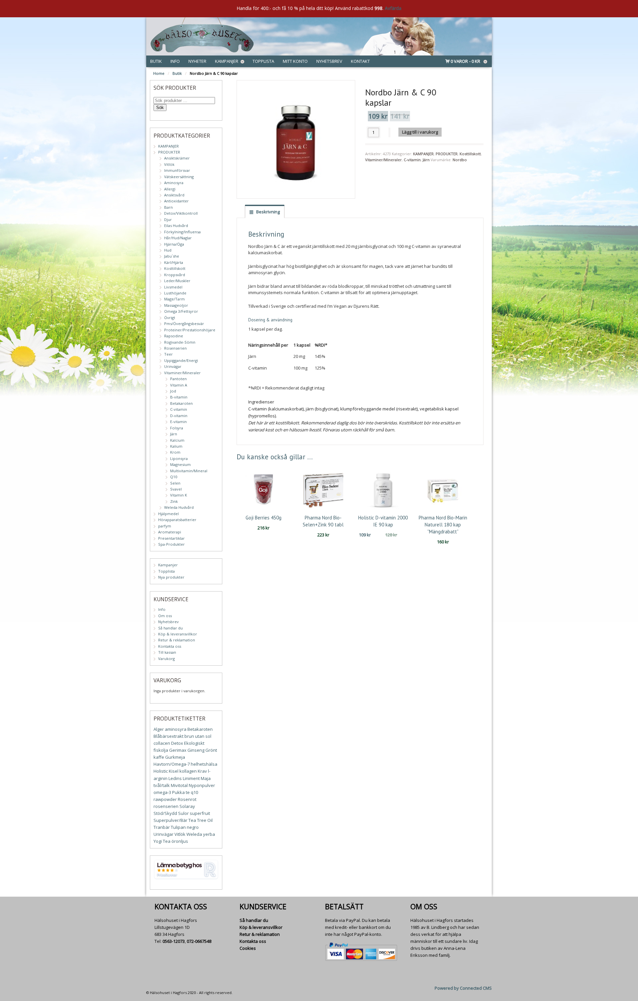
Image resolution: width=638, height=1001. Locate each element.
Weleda (194, 834)
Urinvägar (172, 366)
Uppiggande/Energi (181, 360)
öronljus (179, 841)
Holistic (161, 771)
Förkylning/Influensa (182, 231)
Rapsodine (173, 335)
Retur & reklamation (176, 639)
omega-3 (162, 792)
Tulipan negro (185, 827)
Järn (426, 159)
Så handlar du (170, 627)
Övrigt (169, 317)
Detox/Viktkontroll (181, 213)
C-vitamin (412, 159)
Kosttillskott (470, 153)
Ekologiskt (194, 743)
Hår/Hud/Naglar (178, 237)
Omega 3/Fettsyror (181, 311)
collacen (162, 743)
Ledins (175, 778)
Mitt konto (295, 61)
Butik (156, 61)
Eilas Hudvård (176, 225)
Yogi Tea (162, 841)
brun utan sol (197, 736)
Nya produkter (171, 577)
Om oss (165, 615)
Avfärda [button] (393, 8)
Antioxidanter (176, 200)
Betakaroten (181, 403)
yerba (209, 834)
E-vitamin (178, 421)
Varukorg (166, 658)
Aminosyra (173, 182)
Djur (168, 219)
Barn (168, 207)
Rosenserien (175, 348)
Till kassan (167, 652)
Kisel (173, 771)
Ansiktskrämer (177, 158)
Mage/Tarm (174, 298)
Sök (160, 107)
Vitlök (169, 164)
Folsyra (176, 427)
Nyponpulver (202, 785)
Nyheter (197, 61)
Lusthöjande (175, 292)
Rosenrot (187, 799)
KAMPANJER (423, 153)
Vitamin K (178, 495)
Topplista (263, 61)
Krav (202, 771)
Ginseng (195, 750)
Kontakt (360, 61)
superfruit (200, 813)
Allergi (169, 188)
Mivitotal (179, 785)
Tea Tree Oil (200, 820)
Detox (177, 743)
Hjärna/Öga (174, 244)
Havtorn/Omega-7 (172, 764)
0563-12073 (173, 941)
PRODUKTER (447, 153)
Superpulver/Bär (170, 820)
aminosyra (175, 729)
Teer (168, 354)
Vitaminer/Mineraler (383, 159)
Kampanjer (226, 61)
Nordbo (460, 159)
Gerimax (177, 750)
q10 (194, 792)
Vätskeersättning (179, 176)
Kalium (176, 446)
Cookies (248, 948)
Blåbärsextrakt (168, 736)
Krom (175, 452)
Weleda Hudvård (179, 507)
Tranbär (162, 827)
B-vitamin (178, 396)
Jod (173, 391)
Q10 (173, 476)
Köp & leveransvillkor (177, 633)
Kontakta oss (169, 646)
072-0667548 (199, 941)
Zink (174, 501)
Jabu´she (171, 256)
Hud (167, 250)
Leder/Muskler (177, 280)
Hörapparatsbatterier (177, 519)
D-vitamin (178, 415)
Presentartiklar (171, 538)
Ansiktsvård (174, 194)
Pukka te (181, 792)
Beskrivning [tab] (267, 212)
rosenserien (166, 806)
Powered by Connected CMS (463, 988)
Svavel (176, 489)
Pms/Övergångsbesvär (184, 323)
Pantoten (178, 378)
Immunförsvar (177, 170)
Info (175, 61)
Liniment (191, 778)
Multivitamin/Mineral (188, 470)
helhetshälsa (204, 764)
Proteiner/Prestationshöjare (189, 329)
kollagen (188, 771)
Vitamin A (178, 385)
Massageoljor (176, 305)
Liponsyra (179, 458)
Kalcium (177, 440)
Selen (175, 483)
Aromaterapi (169, 531)
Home (158, 73)
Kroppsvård (174, 274)
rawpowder (165, 799)
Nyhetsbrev (329, 61)
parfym (164, 525)
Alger (159, 729)
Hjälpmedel (168, 513)
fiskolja (161, 750)
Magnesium (180, 464)
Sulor (183, 813)
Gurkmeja (175, 757)
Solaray (187, 806)
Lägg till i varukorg (420, 132)
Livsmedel (173, 286)
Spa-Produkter (171, 544)
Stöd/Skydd (165, 813)
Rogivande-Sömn (179, 342)
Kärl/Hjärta (173, 262)
